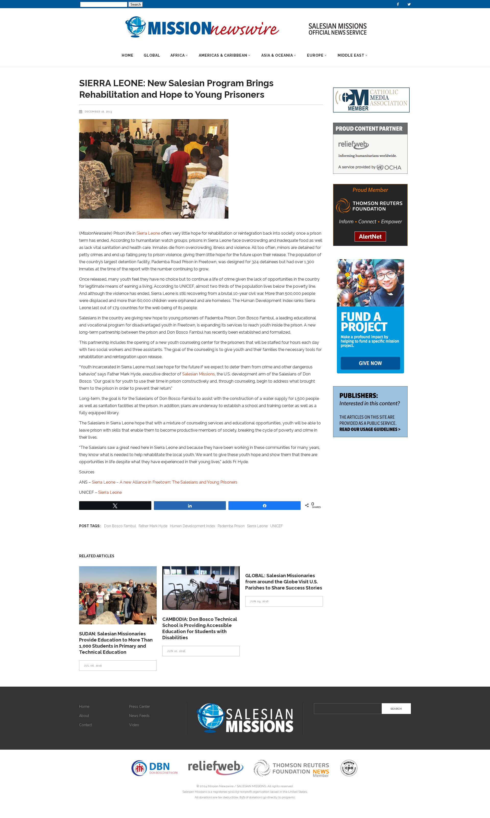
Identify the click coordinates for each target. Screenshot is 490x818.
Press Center (139, 706)
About (84, 716)
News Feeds (139, 716)
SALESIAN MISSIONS (251, 786)
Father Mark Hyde (153, 526)
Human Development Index (192, 526)
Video (134, 725)
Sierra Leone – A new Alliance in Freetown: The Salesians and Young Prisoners (164, 482)
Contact (85, 725)
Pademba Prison (231, 526)
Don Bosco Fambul (120, 526)
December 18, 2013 (98, 111)
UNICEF (276, 526)
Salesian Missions (198, 374)
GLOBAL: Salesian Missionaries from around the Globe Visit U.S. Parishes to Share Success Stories (283, 581)
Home (84, 706)
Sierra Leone (148, 233)
